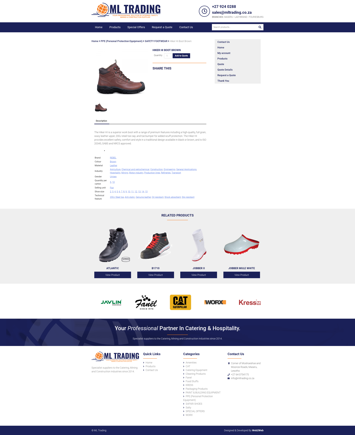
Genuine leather (143, 197)
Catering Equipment (196, 370)
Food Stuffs (192, 381)
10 (113, 182)
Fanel (189, 377)
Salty (188, 407)
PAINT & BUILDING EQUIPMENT (203, 392)
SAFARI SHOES (194, 403)
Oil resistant (157, 197)
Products (115, 27)
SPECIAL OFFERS (195, 411)
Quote (220, 64)
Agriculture (115, 169)
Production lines (152, 172)
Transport (176, 172)
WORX (189, 415)
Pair (112, 187)
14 (143, 191)
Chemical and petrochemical (135, 169)
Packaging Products (197, 388)
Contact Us (186, 27)
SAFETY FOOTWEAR (156, 41)
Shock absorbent (172, 197)
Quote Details (225, 69)
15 (146, 191)
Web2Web (257, 430)
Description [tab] (101, 121)
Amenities (191, 362)
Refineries (166, 172)
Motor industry (136, 172)
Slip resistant (188, 197)
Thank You (223, 80)
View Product (112, 274)
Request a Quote (162, 27)
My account (223, 53)
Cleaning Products (196, 373)
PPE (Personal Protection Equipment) (121, 41)
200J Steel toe (117, 197)
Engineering (169, 169)
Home (98, 27)
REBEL (113, 157)
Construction (156, 169)
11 (132, 191)
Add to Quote (181, 55)
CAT (188, 366)
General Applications (186, 169)
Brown (113, 161)
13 (139, 191)
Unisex (113, 176)
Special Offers (136, 27)
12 (136, 191)
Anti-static (130, 197)
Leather (113, 165)
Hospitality (115, 172)
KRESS (189, 385)
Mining (124, 172)
